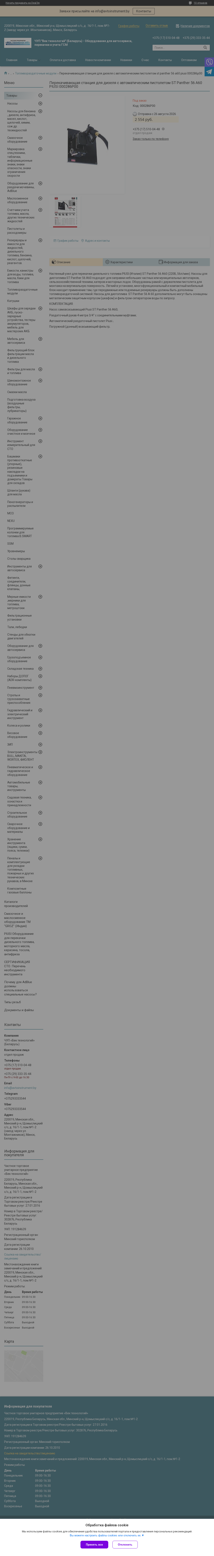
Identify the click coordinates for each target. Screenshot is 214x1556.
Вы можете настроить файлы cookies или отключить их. (105, 1535)
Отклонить (125, 1544)
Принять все (94, 1544)
